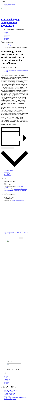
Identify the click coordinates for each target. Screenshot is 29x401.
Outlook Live (7, 175)
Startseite (6, 32)
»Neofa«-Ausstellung (9, 393)
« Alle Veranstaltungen (6, 45)
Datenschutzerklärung (9, 4)
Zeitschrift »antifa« (8, 391)
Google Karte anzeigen (18, 200)
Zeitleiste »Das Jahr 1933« (10, 390)
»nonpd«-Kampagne (9, 394)
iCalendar (6, 172)
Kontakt (6, 5)
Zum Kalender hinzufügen (7, 148)
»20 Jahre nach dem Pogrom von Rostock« (15, 397)
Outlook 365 (7, 173)
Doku (5, 33)
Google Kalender (8, 170)
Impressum (6, 38)
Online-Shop (7, 396)
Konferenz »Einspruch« (10, 399)
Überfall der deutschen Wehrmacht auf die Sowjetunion (15, 189)
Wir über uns (7, 35)
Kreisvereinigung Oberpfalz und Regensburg (10, 22)
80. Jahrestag (17, 189)
